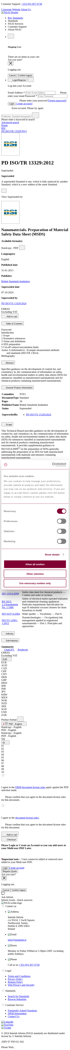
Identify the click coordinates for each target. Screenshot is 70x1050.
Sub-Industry (11, 640)
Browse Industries (17, 999)
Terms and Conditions (19, 976)
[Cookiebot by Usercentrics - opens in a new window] (52, 465)
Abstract (9, 363)
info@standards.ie (17, 940)
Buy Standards (15, 18)
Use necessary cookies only (35, 583)
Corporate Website (10, 9)
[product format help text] (20, 719)
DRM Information (17, 1013)
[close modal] (10, 63)
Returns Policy (15, 982)
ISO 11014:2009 (10, 593)
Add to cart (11, 316)
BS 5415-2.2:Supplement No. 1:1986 (10, 604)
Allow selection (35, 573)
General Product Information (18, 387)
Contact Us (13, 1016)
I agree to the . (20, 817)
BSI (3, 128)
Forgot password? (57, 100)
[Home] (9, 12)
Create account (16, 867)
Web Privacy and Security (21, 985)
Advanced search (10, 122)
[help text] (4, 191)
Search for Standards (18, 996)
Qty (3, 738)
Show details (52, 554)
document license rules (27, 817)
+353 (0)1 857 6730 (31, 4)
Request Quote (10, 871)
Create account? (24, 103)
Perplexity (22, 649)
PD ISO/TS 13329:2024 (13, 303)
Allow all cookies (35, 564)
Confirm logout (25, 75)
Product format (9, 719)
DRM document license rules (30, 787)
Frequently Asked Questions (22, 1010)
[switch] (61, 521)
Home (4, 125)
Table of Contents (13, 323)
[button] (6, 659)
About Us (26, 9)
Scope (8, 424)
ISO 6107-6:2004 (11, 613)
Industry (9, 633)
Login (11, 104)
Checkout (11, 839)
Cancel (12, 75)
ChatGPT (9, 649)
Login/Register (19, 80)
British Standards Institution (15, 281)
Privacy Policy (15, 979)
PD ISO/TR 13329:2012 (14, 131)
